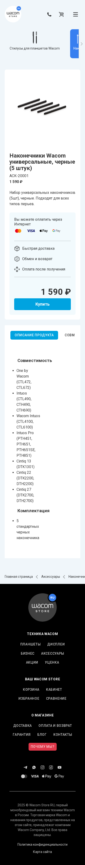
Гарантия (22, 734)
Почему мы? (43, 747)
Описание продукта (34, 335)
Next (82, 43)
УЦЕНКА (52, 662)
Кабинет (54, 689)
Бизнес (27, 653)
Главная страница (19, 576)
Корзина (31, 689)
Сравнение (56, 698)
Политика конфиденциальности (42, 844)
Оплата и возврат (55, 726)
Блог (42, 734)
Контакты (62, 734)
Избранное (28, 698)
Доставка (22, 726)
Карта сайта (42, 852)
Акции (32, 662)
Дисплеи (56, 644)
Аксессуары (50, 576)
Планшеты (30, 644)
